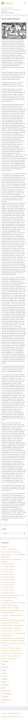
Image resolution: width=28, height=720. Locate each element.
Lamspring (4, 618)
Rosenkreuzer (6, 699)
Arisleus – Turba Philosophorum (10, 549)
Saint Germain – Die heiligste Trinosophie (12, 653)
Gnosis (4, 673)
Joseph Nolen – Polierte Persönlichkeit (11, 615)
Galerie (4, 670)
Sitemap (9, 716)
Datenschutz (15, 716)
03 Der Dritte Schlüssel (8, 569)
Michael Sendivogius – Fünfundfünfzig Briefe (13, 625)
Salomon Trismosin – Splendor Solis (11, 656)
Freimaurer (5, 667)
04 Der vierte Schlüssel (8, 572)
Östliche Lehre (6, 691)
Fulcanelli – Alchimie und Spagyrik (10, 607)
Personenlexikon (7, 694)
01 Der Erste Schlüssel (8, 564)
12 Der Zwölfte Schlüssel (8, 592)
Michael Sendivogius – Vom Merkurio (11, 628)
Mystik (4, 688)
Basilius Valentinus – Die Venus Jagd (11, 552)
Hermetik (4, 676)
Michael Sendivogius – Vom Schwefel (11, 630)
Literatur (4, 682)
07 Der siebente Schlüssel (8, 579)
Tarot (3, 702)
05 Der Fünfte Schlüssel (8, 574)
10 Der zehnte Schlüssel (8, 587)
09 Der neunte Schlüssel (8, 585)
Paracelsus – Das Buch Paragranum (11, 648)
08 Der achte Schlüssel (8, 582)
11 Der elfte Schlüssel (7, 590)
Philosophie (5, 696)
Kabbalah (4, 679)
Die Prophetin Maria (7, 600)
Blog (3, 664)
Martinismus (5, 685)
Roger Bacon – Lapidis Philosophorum (11, 650)
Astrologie (5, 661)
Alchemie (4, 546)
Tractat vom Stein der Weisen (9, 658)
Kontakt (4, 716)
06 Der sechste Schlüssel (8, 577)
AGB (21, 716)
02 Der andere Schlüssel (8, 566)
